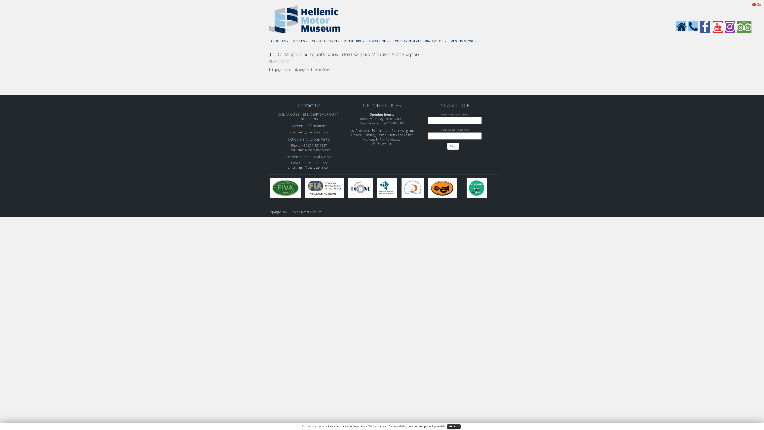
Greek (326, 69)
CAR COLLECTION (325, 41)
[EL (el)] (759, 4)
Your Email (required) (455, 130)
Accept (454, 426)
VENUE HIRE (353, 41)
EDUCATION (378, 41)
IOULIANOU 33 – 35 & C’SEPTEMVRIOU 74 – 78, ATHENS (309, 116)
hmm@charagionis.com (313, 132)
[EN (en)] (754, 4)
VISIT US (299, 41)
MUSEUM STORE (462, 41)
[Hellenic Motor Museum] (304, 19)
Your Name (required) (455, 114)
